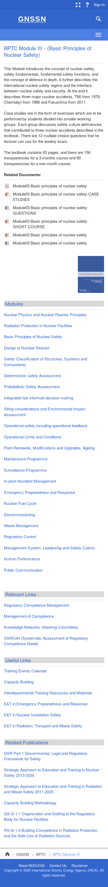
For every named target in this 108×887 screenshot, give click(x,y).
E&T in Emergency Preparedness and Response (46, 703)
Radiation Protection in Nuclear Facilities (38, 325)
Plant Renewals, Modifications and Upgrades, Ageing (49, 447)
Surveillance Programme (25, 470)
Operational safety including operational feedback (46, 425)
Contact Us (58, 865)
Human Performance (22, 558)
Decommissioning (19, 514)
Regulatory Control (20, 536)
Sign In (99, 4)
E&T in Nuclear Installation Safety (32, 714)
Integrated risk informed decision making (38, 397)
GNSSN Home (6, 854)
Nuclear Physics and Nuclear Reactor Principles (45, 314)
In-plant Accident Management (30, 481)
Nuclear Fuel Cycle (20, 503)
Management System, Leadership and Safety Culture (49, 547)
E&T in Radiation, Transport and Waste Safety (43, 725)
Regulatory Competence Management (36, 605)
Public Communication (23, 570)
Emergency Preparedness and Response (39, 492)
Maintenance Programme (25, 458)
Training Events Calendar (25, 670)
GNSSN (22, 854)
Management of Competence (29, 616)
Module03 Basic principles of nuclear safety (50, 185)
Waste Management (21, 525)
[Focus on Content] (78, 4)
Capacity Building (19, 681)
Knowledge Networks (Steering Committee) (41, 627)
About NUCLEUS (32, 865)
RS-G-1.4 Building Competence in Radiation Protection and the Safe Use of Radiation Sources (50, 832)
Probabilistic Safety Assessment (32, 386)
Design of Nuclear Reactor (26, 347)
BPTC (41, 854)
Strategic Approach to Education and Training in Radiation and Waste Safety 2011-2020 (53, 788)
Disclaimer (80, 865)
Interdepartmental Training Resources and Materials (48, 692)
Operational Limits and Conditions (32, 436)
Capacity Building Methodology (30, 802)
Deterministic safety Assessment (32, 375)
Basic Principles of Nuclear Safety (33, 336)
